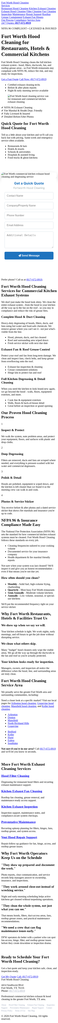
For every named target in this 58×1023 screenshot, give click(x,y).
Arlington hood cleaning (23, 703)
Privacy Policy (6, 1011)
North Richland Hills (18, 723)
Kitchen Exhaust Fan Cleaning (21, 791)
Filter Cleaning (34, 11)
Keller (11, 734)
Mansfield (13, 720)
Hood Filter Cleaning (15, 776)
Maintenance (18, 14)
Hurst (10, 737)
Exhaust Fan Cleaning (35, 1005)
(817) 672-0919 (34, 279)
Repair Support (34, 14)
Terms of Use (20, 1011)
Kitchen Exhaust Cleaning (42, 8)
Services (5, 5)
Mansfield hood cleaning (23, 706)
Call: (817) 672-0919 (27, 976)
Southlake (13, 743)
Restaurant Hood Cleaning (14, 8)
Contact (49, 1008)
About (3, 1005)
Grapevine (13, 726)
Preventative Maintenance (18, 822)
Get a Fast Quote (10, 79)
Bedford (12, 731)
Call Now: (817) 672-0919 (32, 79)
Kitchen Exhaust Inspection (19, 806)
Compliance (20, 20)
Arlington (13, 714)
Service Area (33, 20)
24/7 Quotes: (16, 23)
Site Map (31, 1011)
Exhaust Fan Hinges (33, 17)
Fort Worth (15, 2)
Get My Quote (8, 976)
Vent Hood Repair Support (19, 837)
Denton (11, 717)
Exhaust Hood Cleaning (13, 11)
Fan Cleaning (49, 11)
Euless (11, 740)
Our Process (7, 20)
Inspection (6, 14)
